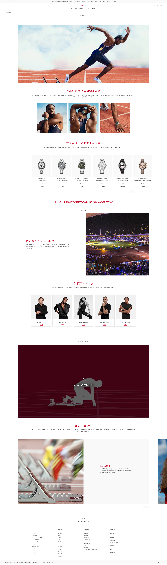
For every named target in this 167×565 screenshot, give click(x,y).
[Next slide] (147, 507)
